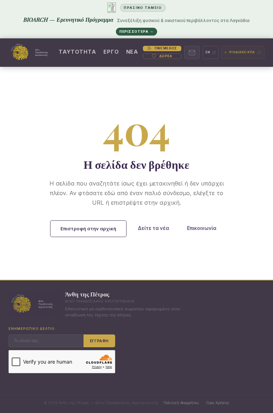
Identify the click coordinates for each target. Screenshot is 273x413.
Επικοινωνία (201, 228)
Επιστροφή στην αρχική (88, 228)
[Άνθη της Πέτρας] (31, 52)
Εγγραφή (99, 341)
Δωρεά (165, 56)
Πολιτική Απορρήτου (181, 403)
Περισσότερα (136, 31)
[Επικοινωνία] (192, 52)
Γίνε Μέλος (166, 48)
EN (208, 52)
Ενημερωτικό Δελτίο (32, 329)
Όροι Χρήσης (217, 403)
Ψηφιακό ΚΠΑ (242, 52)
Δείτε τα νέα (153, 228)
